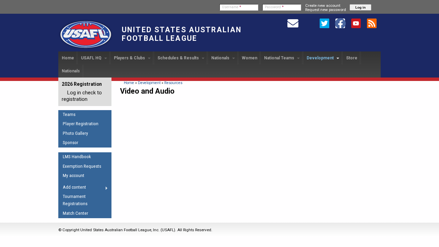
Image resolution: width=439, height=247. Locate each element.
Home (68, 58)
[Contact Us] (293, 23)
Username (231, 7)
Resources (173, 83)
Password (274, 7)
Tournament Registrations (75, 200)
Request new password (325, 9)
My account (73, 175)
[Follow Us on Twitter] (324, 23)
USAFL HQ (92, 58)
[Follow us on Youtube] (356, 23)
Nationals (220, 58)
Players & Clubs (130, 58)
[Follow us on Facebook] (340, 23)
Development (321, 58)
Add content (72, 188)
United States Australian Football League (181, 34)
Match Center (75, 213)
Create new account (322, 5)
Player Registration (80, 123)
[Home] (85, 48)
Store (351, 58)
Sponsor (70, 142)
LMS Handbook (77, 156)
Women (249, 58)
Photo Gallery (75, 133)
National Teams (279, 58)
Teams (69, 114)
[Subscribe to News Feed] (372, 23)
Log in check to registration (82, 96)
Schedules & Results (178, 58)
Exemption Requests (82, 166)
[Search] (309, 23)
